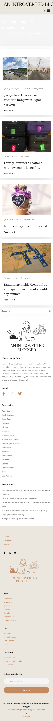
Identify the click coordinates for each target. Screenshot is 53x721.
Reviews (5, 459)
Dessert (5, 423)
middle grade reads (11, 443)
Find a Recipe (10, 620)
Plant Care (6, 447)
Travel (40, 89)
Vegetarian (7, 476)
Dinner (5, 427)
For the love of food (10, 439)
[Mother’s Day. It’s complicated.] (26, 198)
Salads (5, 464)
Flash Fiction (8, 435)
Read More (8, 110)
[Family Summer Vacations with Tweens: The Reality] (26, 135)
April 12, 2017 (13, 278)
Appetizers (7, 411)
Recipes (5, 451)
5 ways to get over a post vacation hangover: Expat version (22, 100)
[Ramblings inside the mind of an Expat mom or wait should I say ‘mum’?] (26, 257)
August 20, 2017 (14, 89)
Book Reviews (8, 415)
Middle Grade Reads (13, 661)
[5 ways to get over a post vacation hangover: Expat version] (26, 67)
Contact (7, 541)
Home (6, 537)
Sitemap (26, 716)
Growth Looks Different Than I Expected (19, 498)
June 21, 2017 (12, 156)
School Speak (8, 468)
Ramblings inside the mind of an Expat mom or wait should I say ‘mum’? (26, 289)
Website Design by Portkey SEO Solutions (26, 710)
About (6, 545)
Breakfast (6, 419)
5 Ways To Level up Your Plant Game (18, 518)
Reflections (32, 89)
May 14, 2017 (12, 220)
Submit (26, 690)
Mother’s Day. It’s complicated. (26, 226)
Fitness (5, 431)
